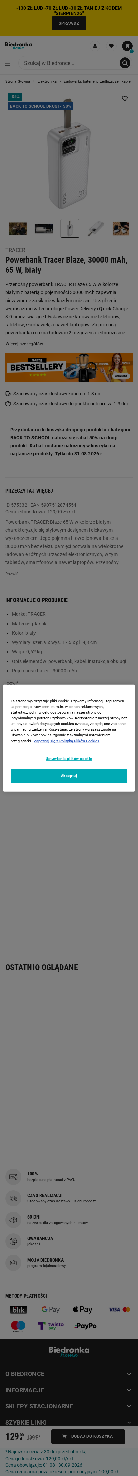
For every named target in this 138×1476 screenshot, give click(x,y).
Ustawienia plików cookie (69, 758)
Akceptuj (69, 775)
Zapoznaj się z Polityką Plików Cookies (66, 741)
